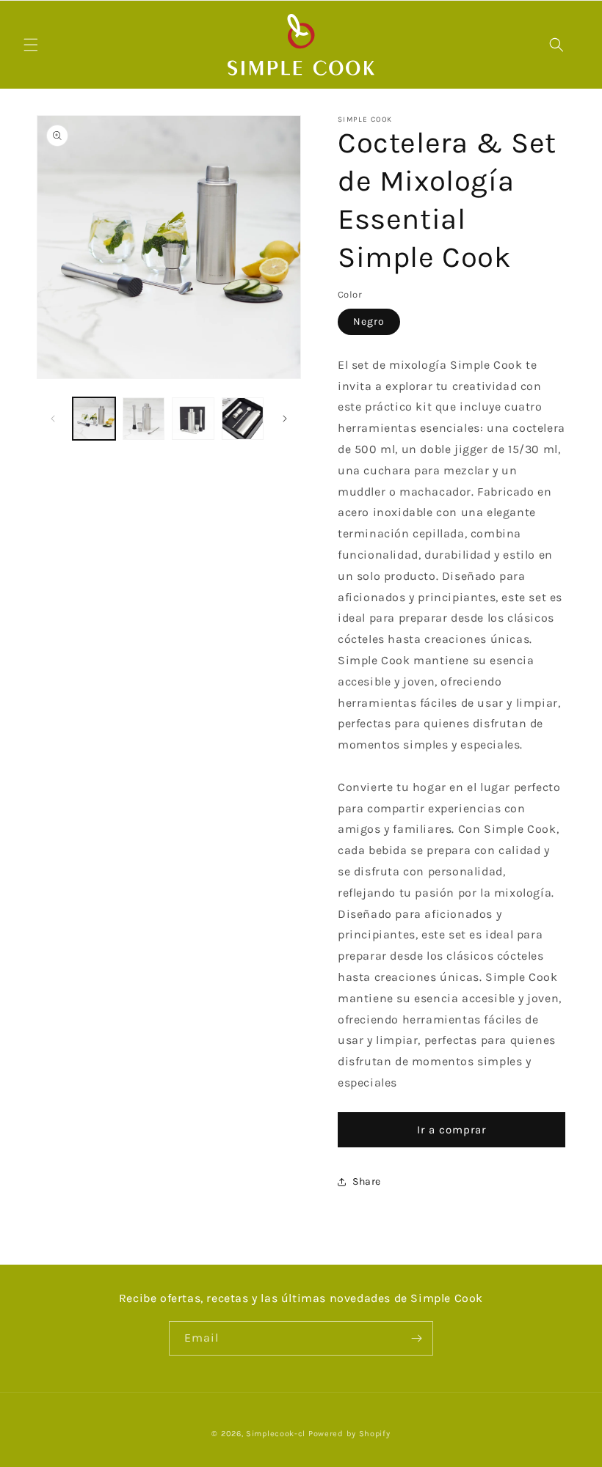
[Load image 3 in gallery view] (193, 418)
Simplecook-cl (275, 1433)
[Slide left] (53, 418)
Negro (369, 321)
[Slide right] (285, 418)
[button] (31, 45)
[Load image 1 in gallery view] (94, 418)
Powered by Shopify (349, 1433)
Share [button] (366, 1181)
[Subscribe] (416, 1338)
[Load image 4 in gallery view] (243, 418)
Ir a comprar (451, 1129)
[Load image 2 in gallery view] (144, 418)
